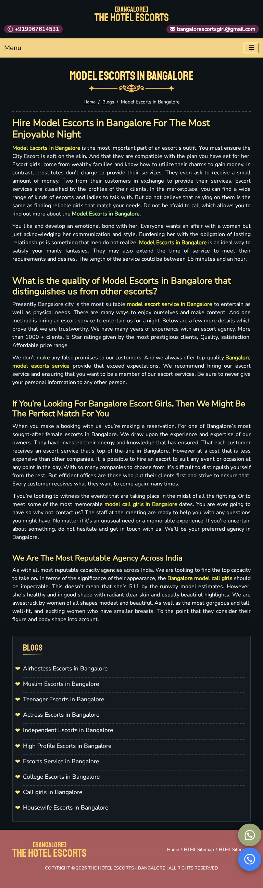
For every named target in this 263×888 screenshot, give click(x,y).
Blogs (108, 102)
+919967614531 (37, 29)
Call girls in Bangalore (52, 792)
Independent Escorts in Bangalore (68, 730)
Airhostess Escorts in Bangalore (65, 668)
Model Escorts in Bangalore (106, 214)
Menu (12, 47)
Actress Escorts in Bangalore (61, 715)
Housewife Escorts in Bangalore (65, 807)
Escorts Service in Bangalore (61, 761)
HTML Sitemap (199, 850)
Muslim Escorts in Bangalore (61, 684)
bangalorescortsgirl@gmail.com (216, 29)
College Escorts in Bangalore (61, 777)
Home (90, 102)
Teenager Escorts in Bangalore (63, 699)
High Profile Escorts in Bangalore (67, 746)
